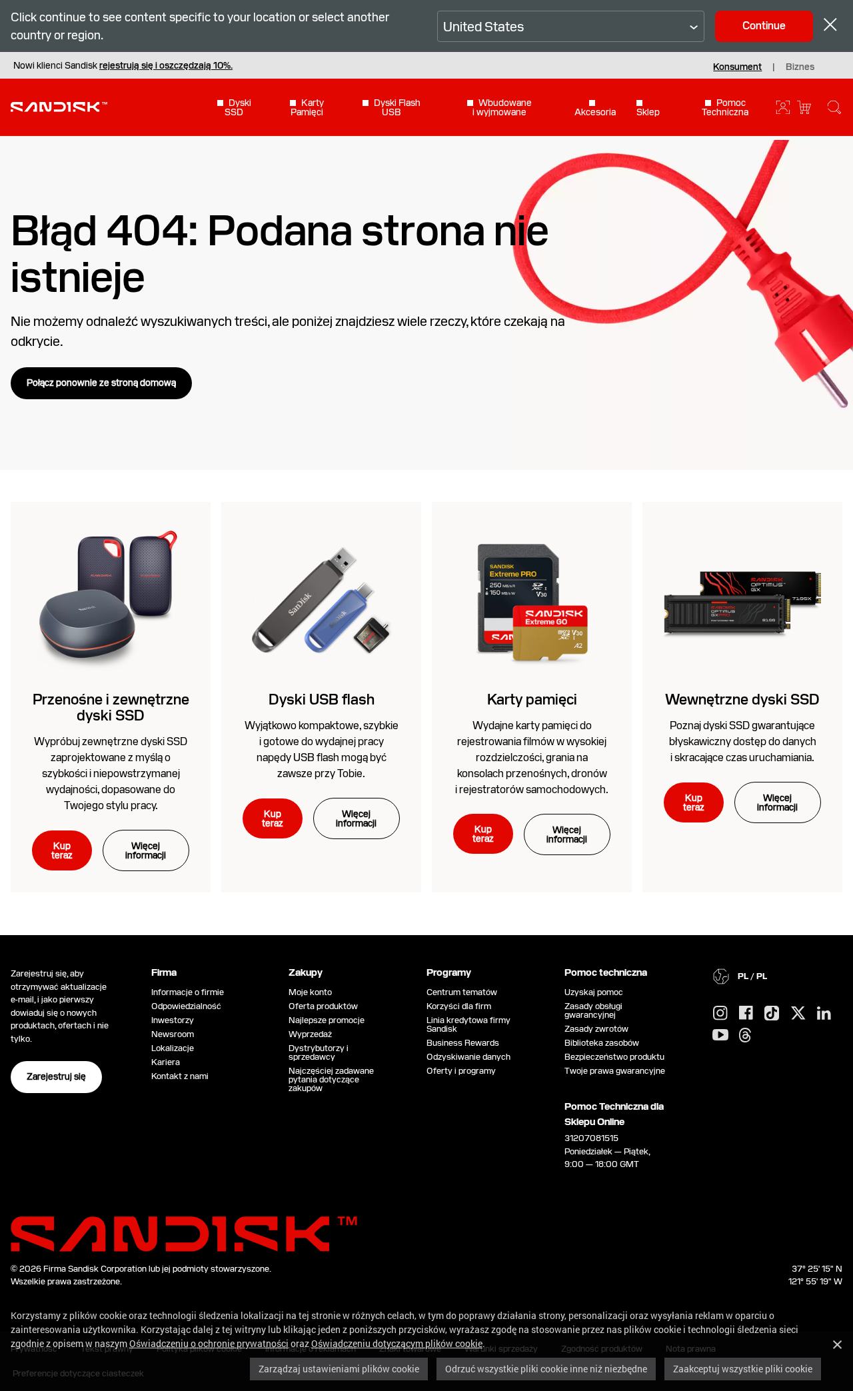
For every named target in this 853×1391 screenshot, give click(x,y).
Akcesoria (595, 111)
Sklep (648, 111)
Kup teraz (62, 850)
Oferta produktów (323, 1006)
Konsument (737, 66)
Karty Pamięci (307, 107)
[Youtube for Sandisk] (720, 1035)
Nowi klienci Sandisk (123, 65)
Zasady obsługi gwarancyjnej (593, 1010)
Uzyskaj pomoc (593, 992)
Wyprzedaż (310, 1034)
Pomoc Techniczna (725, 107)
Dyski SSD (238, 107)
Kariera (165, 1062)
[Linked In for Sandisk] (824, 1013)
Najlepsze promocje (327, 1020)
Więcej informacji (145, 850)
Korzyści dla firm (458, 1006)
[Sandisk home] (59, 106)
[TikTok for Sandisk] (772, 1013)
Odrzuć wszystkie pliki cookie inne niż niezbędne (546, 1368)
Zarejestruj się (56, 1076)
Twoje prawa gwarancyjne (616, 1070)
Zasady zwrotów (596, 1028)
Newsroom (172, 1034)
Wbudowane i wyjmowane (502, 107)
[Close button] (830, 26)
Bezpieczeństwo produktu (614, 1056)
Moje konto (310, 992)
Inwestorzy (172, 1020)
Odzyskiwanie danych (468, 1056)
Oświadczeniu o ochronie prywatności (209, 1343)
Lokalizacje (172, 1048)
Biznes (800, 66)
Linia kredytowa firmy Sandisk (468, 1024)
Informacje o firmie (187, 992)
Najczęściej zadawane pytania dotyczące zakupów (331, 1079)
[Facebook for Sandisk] (746, 1013)
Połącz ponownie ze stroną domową (101, 383)
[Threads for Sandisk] (745, 1036)
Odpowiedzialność (186, 1006)
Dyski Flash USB (397, 107)
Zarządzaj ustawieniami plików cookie (339, 1368)
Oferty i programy (461, 1070)
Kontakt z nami (180, 1076)
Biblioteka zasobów (601, 1042)
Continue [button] (764, 26)
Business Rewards (462, 1042)
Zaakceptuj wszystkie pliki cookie (742, 1368)
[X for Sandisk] (798, 1013)
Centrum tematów (461, 992)
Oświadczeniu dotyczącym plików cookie (396, 1343)
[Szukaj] (834, 107)
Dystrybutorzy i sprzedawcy (319, 1052)
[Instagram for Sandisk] (720, 1013)
